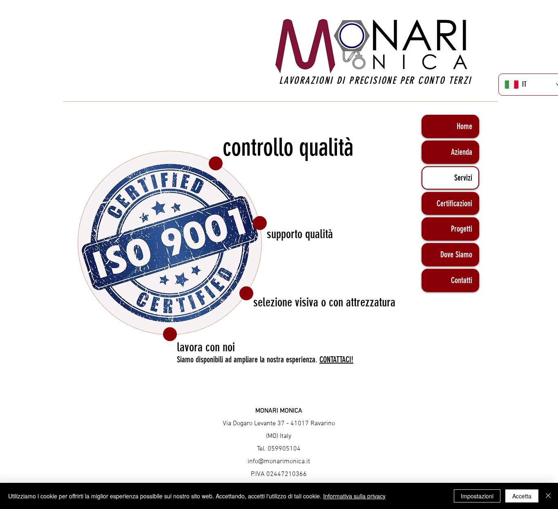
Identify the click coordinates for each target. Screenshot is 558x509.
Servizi (463, 178)
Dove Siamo (456, 254)
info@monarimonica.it (279, 462)
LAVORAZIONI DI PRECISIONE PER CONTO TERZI (377, 80)
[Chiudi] (548, 495)
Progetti (461, 229)
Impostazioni (477, 496)
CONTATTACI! (336, 359)
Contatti (461, 280)
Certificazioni (454, 203)
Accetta (521, 496)
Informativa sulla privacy (354, 496)
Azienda (461, 152)
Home (464, 126)
